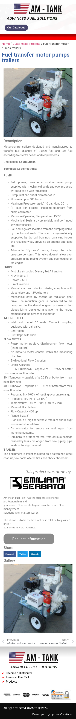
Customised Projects (26, 43)
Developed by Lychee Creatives (52, 714)
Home (6, 43)
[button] (10, 554)
